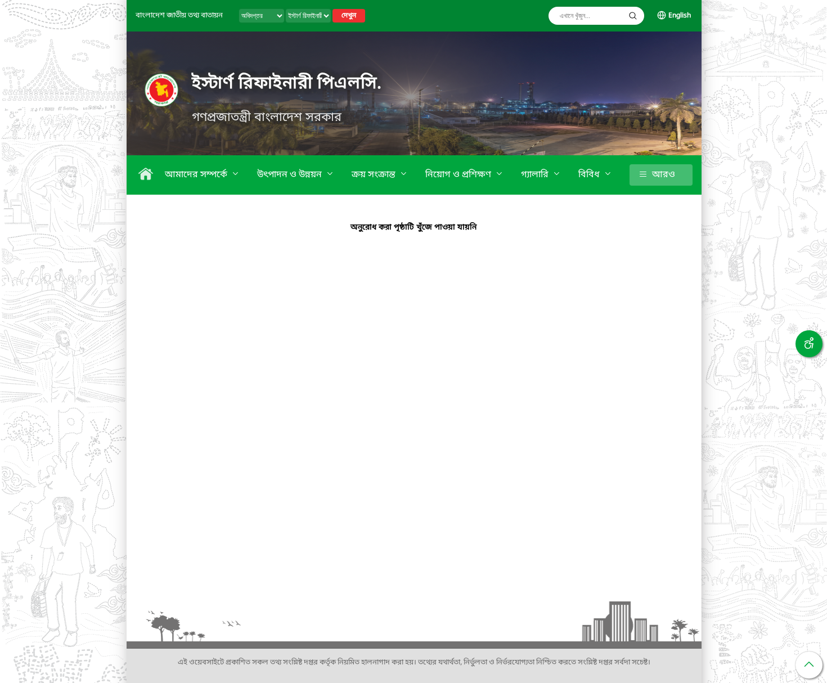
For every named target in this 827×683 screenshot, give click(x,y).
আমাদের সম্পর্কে (197, 175)
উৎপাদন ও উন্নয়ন (290, 175)
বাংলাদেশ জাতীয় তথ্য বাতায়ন (179, 15)
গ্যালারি (536, 175)
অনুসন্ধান (633, 16)
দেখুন (348, 15)
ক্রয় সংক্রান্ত (375, 175)
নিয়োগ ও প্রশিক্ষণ (459, 175)
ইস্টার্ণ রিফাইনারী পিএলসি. (287, 84)
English (679, 15)
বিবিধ (590, 175)
